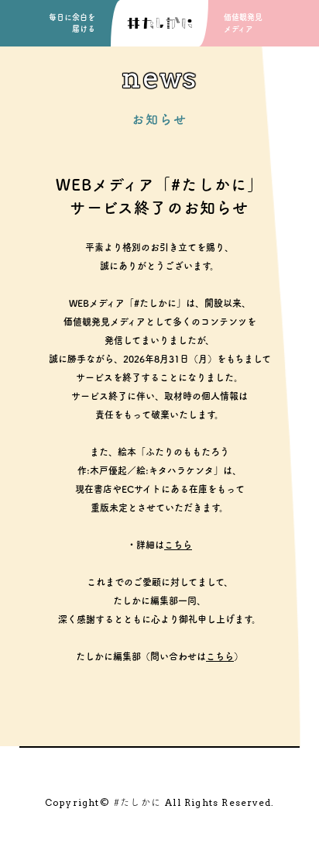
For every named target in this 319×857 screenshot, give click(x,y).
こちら (178, 544)
